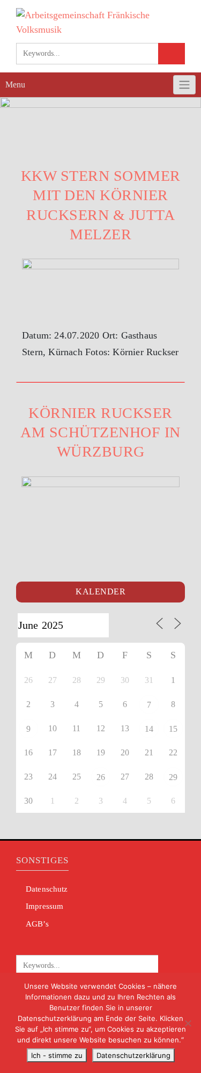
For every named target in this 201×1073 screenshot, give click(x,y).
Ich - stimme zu (57, 1055)
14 (149, 728)
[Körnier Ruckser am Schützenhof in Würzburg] (100, 504)
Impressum (44, 906)
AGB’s (37, 924)
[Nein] (187, 1023)
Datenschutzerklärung (133, 1055)
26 (100, 777)
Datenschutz (47, 889)
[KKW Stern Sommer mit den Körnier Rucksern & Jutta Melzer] (100, 286)
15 (173, 728)
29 (173, 777)
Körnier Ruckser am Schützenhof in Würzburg (100, 432)
